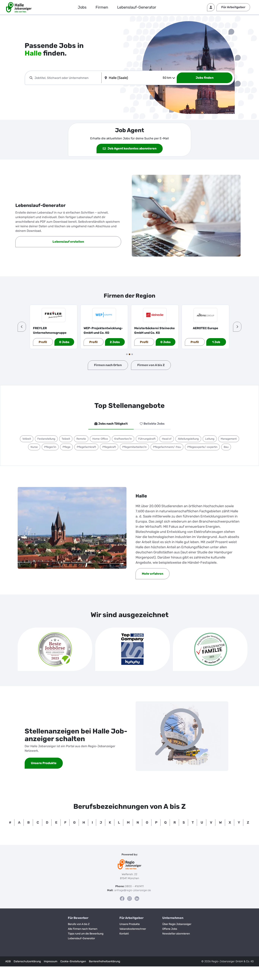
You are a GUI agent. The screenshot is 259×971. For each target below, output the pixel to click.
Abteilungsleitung (188, 438)
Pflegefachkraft (86, 447)
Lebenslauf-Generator (136, 7)
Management (229, 438)
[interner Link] (18, 7)
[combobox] (67, 77)
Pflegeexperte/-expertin (202, 447)
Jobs (82, 7)
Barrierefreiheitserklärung (104, 961)
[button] (22, 327)
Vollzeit (26, 438)
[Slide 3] (132, 354)
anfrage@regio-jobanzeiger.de (132, 890)
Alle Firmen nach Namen (82, 928)
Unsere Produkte (129, 924)
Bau (226, 447)
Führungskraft (146, 438)
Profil (43, 342)
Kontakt (124, 933)
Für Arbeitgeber (233, 7)
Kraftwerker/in (123, 438)
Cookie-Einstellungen (73, 961)
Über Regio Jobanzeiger (176, 924)
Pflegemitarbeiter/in (134, 447)
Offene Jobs (169, 928)
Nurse (34, 447)
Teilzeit (66, 438)
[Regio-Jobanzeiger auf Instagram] (129, 898)
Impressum (50, 961)
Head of (166, 438)
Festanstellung (46, 438)
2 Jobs (115, 342)
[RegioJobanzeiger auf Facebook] (122, 898)
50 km (167, 77)
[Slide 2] (129, 354)
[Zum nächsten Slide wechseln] (237, 327)
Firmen (102, 7)
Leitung (209, 438)
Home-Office (100, 438)
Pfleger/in (50, 447)
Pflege (66, 447)
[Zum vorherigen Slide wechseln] (22, 327)
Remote (81, 438)
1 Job (216, 342)
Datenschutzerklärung (27, 961)
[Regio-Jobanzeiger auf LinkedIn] (137, 898)
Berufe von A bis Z (78, 924)
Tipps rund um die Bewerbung (85, 933)
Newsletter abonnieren (176, 933)
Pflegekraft (109, 447)
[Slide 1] (127, 354)
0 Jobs (64, 342)
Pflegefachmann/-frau (167, 447)
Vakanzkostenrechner (132, 928)
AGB (8, 961)
